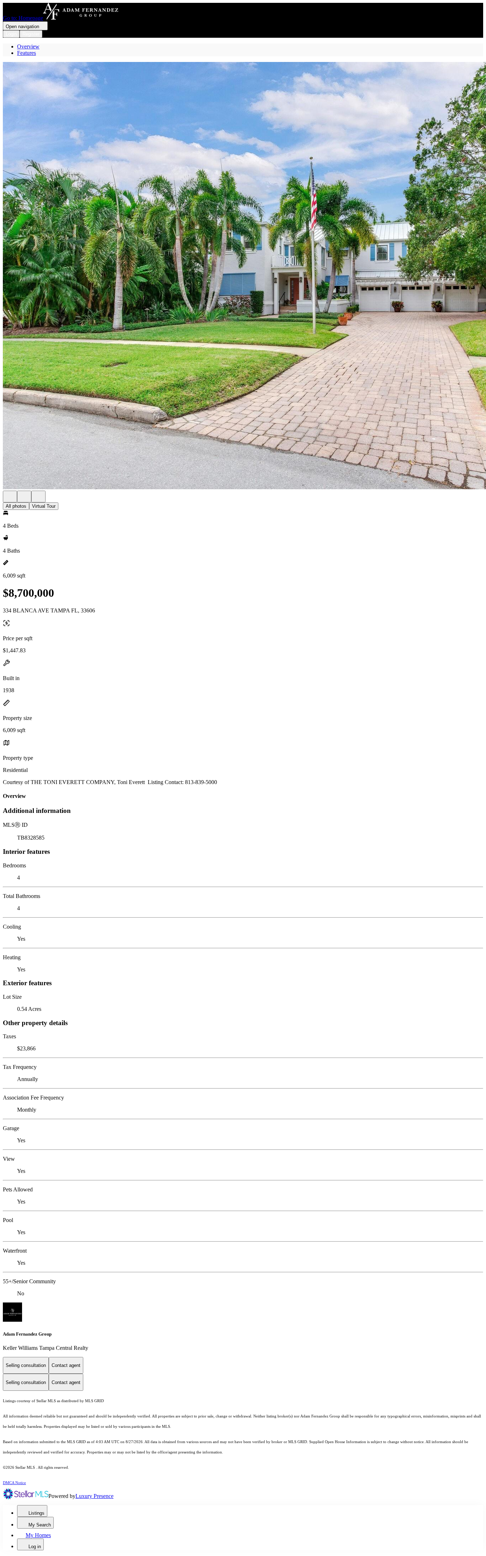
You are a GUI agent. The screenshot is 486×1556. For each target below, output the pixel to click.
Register (30, 34)
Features (26, 53)
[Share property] (38, 496)
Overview (28, 46)
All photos (16, 506)
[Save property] (24, 496)
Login (11, 34)
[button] (243, 276)
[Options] (10, 496)
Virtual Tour (44, 506)
